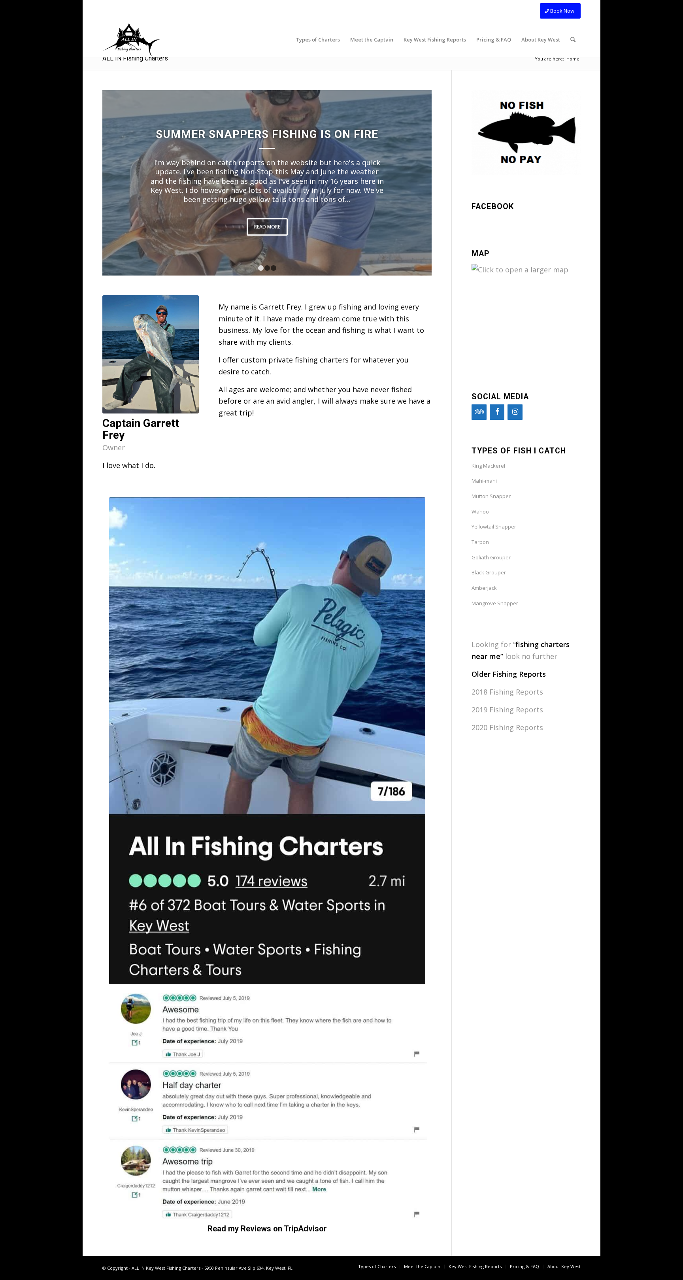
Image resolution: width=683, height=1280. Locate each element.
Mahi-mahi (484, 480)
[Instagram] (515, 412)
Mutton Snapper (491, 496)
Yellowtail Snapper (494, 526)
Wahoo (480, 511)
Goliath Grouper (491, 557)
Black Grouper (489, 572)
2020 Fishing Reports (507, 727)
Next (414, 182)
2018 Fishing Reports (507, 692)
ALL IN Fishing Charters (135, 58)
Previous (120, 182)
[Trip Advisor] (479, 412)
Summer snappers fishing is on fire (267, 134)
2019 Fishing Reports (507, 709)
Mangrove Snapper (495, 603)
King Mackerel (488, 465)
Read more (267, 226)
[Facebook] (497, 412)
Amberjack (484, 587)
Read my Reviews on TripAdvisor (267, 1228)
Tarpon (480, 542)
